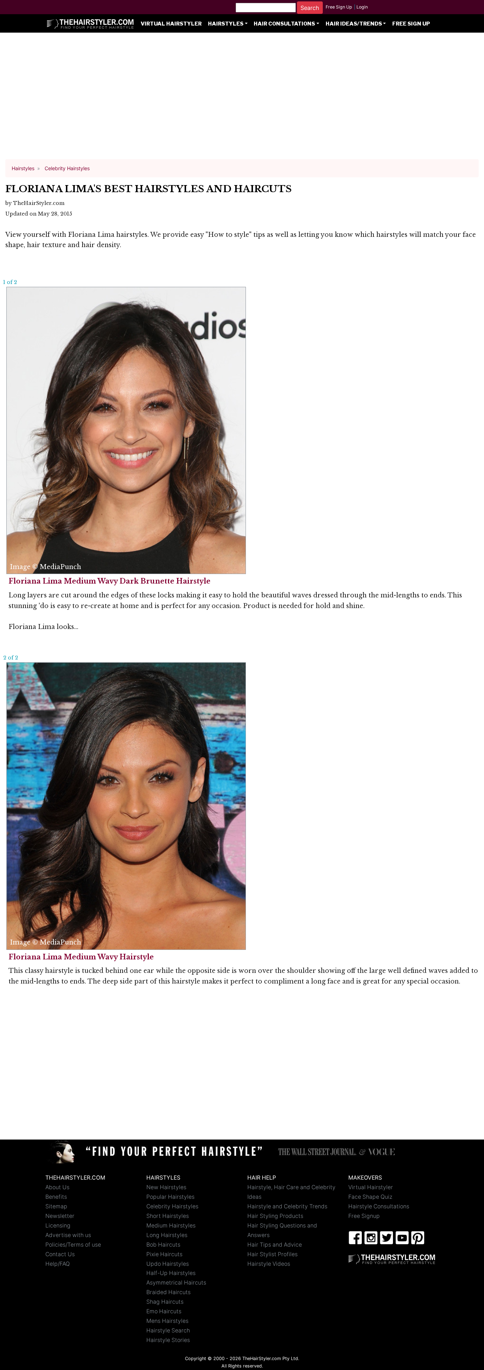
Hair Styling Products (275, 1216)
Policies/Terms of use (73, 1244)
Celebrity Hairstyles (172, 1206)
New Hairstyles (166, 1187)
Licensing (58, 1225)
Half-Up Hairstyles (171, 1273)
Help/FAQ (57, 1263)
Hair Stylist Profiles (272, 1254)
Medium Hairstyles (171, 1225)
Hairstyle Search (168, 1330)
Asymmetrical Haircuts (176, 1282)
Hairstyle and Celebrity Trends (287, 1206)
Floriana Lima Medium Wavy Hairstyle (81, 957)
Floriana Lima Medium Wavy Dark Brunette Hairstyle (109, 581)
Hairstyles (225, 24)
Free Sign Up (339, 7)
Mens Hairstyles (167, 1321)
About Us (57, 1187)
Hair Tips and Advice (274, 1244)
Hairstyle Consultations (378, 1206)
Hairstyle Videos (268, 1263)
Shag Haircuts (165, 1301)
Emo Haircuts (163, 1311)
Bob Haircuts (163, 1244)
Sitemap (56, 1206)
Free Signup (364, 1216)
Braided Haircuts (168, 1292)
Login (362, 7)
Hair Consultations (284, 24)
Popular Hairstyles (170, 1196)
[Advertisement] (242, 99)
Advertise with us (68, 1235)
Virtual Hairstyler (171, 24)
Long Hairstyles (166, 1235)
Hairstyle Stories (168, 1340)
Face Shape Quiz (370, 1196)
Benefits (56, 1196)
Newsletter (59, 1216)
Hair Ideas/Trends (354, 24)
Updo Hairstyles (167, 1263)
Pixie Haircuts (164, 1254)
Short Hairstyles (167, 1216)
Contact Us (60, 1254)
